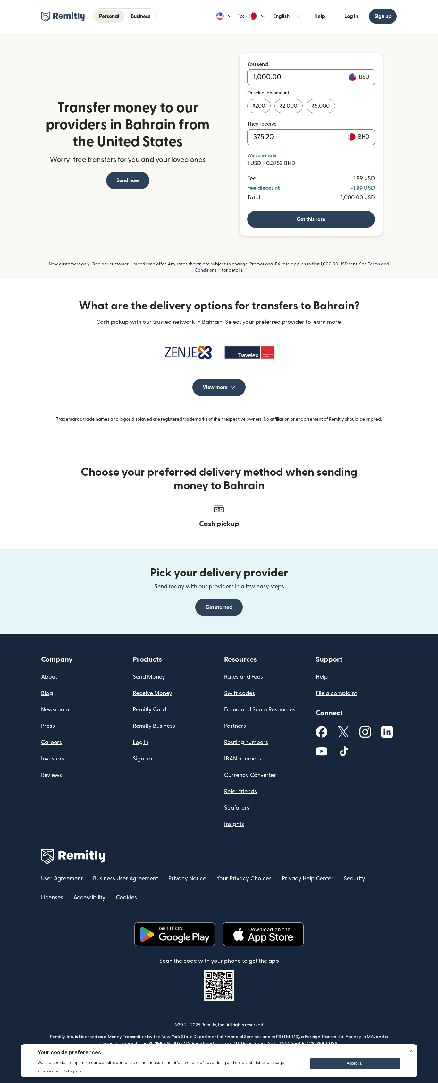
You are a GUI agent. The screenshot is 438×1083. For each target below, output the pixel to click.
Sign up (383, 16)
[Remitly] (63, 17)
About (49, 677)
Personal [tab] (109, 16)
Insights (234, 824)
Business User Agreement (125, 878)
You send (257, 64)
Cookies (126, 897)
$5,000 (321, 106)
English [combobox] (281, 16)
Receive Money (152, 693)
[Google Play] (174, 934)
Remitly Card (149, 709)
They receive (262, 124)
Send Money (149, 677)
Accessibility (89, 897)
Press (48, 726)
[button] (224, 16)
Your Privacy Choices (244, 878)
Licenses (52, 897)
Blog (47, 693)
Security (354, 878)
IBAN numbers (242, 758)
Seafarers (236, 807)
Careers (51, 742)
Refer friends (240, 791)
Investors (52, 758)
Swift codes (239, 693)
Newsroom (55, 709)
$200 (259, 106)
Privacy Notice (187, 878)
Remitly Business (154, 726)
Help (319, 16)
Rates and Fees (243, 677)
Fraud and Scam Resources (259, 709)
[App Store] (263, 934)
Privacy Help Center (307, 878)
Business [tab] (140, 16)
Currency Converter (250, 775)
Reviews (51, 775)
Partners (235, 726)
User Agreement (62, 878)
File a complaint (336, 693)
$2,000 (288, 106)
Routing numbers (246, 742)
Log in (351, 16)
